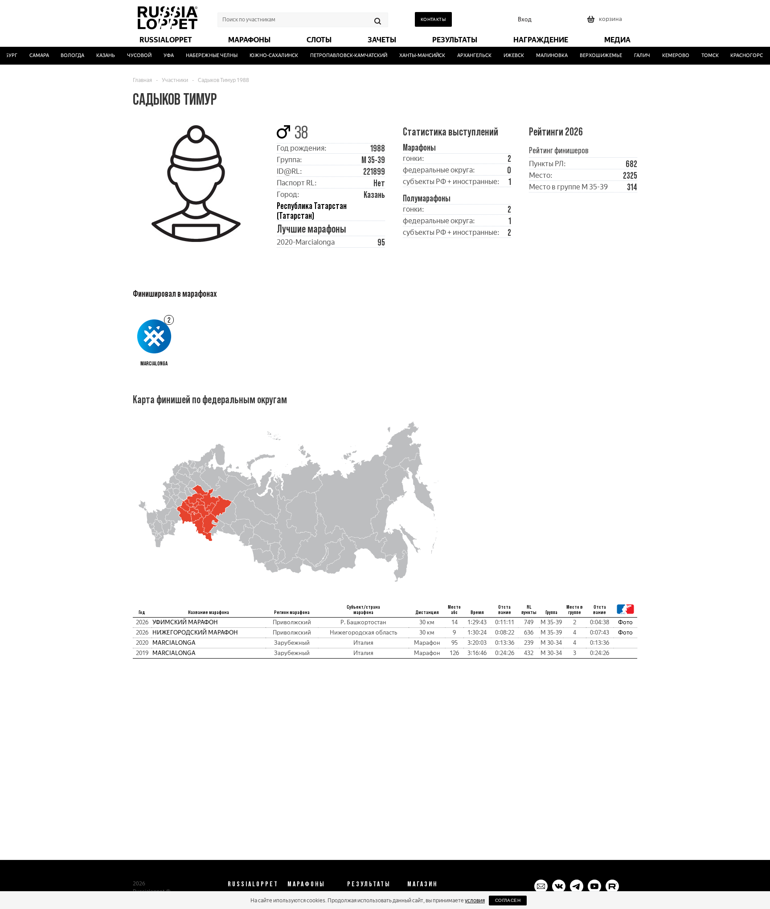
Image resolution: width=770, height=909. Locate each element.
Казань (99, 55)
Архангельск (468, 55)
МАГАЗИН (422, 884)
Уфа (163, 55)
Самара (33, 55)
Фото (625, 622)
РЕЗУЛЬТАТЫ (369, 884)
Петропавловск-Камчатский (342, 55)
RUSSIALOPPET (253, 884)
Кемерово (669, 55)
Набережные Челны (206, 55)
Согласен (507, 900)
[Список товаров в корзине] (605, 22)
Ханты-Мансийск (416, 55)
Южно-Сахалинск (268, 55)
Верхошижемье (594, 55)
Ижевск (507, 55)
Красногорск (742, 55)
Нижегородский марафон (195, 632)
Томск (704, 55)
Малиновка (545, 55)
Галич (636, 55)
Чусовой (133, 55)
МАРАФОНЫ (306, 884)
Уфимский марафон (185, 622)
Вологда (66, 55)
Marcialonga (174, 642)
